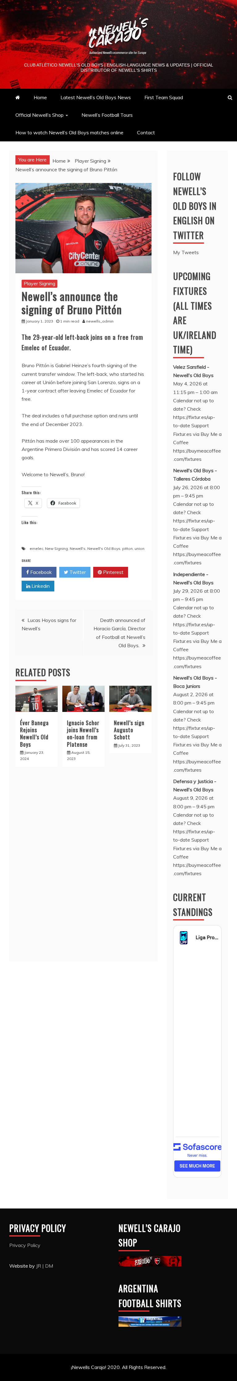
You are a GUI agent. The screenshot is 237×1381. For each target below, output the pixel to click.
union (139, 548)
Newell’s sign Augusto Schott (129, 730)
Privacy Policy (24, 1245)
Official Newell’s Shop (39, 115)
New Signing (56, 548)
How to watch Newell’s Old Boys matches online (69, 132)
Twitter (77, 572)
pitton (127, 548)
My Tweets (186, 252)
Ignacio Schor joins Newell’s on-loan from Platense (83, 733)
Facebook (40, 572)
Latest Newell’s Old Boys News (95, 97)
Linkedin (40, 586)
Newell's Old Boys (103, 548)
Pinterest (112, 572)
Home (40, 97)
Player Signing (39, 283)
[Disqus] (83, 867)
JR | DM (44, 1266)
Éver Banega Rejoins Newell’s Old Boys (34, 733)
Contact (146, 132)
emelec (36, 548)
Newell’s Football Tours (107, 115)
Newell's (77, 548)
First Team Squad (163, 97)
